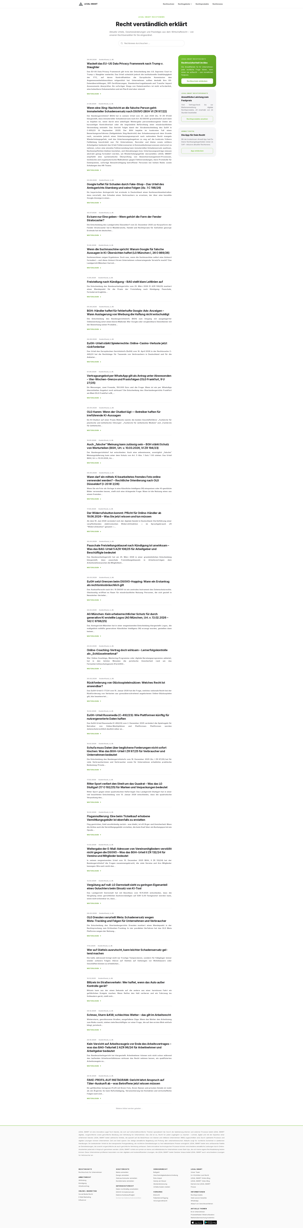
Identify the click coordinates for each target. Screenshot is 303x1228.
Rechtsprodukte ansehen (197, 119)
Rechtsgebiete (184, 4)
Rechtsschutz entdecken (197, 81)
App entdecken (197, 151)
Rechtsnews (218, 4)
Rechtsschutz (168, 4)
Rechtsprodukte (202, 4)
